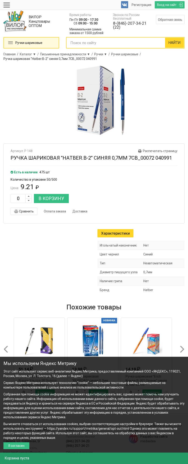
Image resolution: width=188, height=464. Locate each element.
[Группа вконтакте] (124, 4)
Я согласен (16, 446)
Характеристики (115, 233)
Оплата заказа (55, 211)
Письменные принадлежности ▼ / (67, 54)
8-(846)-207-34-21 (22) (130, 25)
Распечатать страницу (160, 151)
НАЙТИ (174, 42)
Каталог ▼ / (30, 54)
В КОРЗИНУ (51, 198)
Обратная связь (170, 19)
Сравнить (26, 211)
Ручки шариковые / (126, 54)
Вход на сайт (167, 5)
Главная (9, 54)
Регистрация (141, 5)
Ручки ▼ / (102, 54)
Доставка (79, 211)
